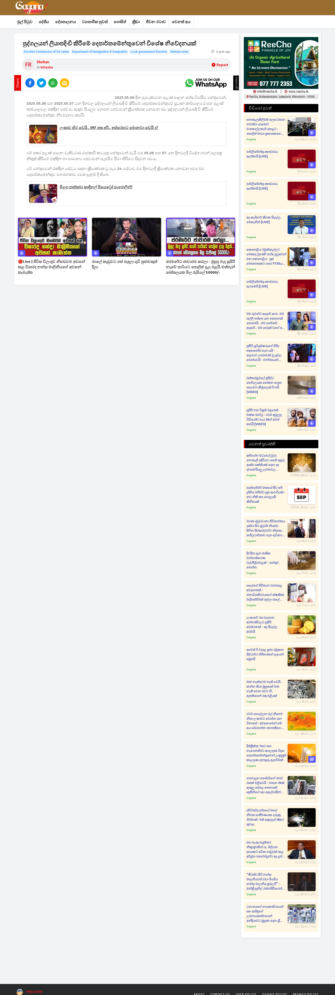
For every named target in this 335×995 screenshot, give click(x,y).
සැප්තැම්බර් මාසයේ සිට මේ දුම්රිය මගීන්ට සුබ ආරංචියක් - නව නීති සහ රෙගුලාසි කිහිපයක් (265, 495)
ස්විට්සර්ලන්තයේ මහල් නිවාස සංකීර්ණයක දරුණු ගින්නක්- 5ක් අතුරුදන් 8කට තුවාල (265, 817)
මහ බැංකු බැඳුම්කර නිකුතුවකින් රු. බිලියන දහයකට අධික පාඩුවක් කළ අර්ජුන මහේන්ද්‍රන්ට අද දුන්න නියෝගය (265, 850)
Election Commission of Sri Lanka (46, 52)
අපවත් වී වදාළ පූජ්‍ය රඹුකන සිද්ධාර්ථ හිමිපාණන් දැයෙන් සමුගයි (265, 654)
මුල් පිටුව (25, 21)
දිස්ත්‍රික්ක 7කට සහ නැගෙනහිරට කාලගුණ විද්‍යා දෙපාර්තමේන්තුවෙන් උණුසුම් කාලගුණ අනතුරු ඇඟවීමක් (266, 753)
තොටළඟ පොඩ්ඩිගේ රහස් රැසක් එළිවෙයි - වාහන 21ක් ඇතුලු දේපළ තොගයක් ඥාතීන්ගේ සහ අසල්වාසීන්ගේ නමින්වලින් (265, 785)
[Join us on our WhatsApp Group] (206, 82)
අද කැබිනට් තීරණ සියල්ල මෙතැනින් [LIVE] (263, 220)
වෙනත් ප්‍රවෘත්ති (262, 444)
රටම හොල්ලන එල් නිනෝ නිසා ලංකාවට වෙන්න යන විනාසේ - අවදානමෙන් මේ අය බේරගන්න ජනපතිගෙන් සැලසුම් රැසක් (265, 721)
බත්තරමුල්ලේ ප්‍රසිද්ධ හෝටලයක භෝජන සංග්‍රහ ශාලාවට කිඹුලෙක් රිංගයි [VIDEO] (264, 385)
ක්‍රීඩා (136, 21)
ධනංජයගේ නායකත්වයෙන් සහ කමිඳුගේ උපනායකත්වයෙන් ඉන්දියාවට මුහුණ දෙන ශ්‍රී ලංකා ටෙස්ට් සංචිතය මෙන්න (265, 914)
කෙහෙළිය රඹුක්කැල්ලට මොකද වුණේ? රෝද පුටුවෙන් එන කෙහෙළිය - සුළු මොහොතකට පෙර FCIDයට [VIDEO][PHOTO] (266, 257)
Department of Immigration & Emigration (99, 52)
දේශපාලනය (65, 21)
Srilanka (46, 67)
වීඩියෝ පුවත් (260, 108)
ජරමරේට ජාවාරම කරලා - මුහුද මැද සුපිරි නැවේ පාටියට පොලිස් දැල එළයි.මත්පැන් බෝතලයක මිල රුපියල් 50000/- (200, 267)
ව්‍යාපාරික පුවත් (95, 21)
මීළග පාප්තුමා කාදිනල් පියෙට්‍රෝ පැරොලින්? (96, 187)
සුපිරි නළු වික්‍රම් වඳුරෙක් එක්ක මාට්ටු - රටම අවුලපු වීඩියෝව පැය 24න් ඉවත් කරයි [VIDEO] (264, 417)
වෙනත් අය (181, 21)
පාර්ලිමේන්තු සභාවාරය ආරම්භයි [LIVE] (262, 154)
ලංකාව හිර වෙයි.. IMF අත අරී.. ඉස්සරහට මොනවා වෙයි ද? (109, 127)
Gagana (251, 139)
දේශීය (44, 21)
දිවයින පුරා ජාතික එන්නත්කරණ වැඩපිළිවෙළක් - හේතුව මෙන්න (262, 560)
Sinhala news (179, 52)
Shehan (43, 62)
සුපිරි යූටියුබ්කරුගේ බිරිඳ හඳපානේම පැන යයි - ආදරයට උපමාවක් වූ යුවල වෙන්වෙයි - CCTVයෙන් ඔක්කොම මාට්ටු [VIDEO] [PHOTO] (264, 353)
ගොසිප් (120, 21)
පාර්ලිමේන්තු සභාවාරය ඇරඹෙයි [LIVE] (262, 284)
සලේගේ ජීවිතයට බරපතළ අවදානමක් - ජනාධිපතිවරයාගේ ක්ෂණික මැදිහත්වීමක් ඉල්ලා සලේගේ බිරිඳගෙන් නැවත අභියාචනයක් (265, 593)
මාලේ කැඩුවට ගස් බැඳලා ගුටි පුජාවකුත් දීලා (124, 264)
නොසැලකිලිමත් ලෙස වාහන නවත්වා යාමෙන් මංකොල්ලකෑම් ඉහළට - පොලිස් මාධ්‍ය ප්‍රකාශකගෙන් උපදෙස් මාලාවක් (265, 127)
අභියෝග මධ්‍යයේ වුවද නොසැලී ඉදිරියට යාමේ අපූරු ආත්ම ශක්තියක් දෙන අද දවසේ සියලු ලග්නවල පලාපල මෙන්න (265, 463)
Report (222, 65)
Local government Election (148, 52)
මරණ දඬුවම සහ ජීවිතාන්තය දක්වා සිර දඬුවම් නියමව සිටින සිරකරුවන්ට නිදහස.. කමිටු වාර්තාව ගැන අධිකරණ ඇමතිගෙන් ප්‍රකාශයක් (266, 528)
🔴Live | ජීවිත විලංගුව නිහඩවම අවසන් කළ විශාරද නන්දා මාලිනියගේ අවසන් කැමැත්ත (51, 267)
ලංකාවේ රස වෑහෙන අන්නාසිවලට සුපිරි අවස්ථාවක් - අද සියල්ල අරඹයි (261, 625)
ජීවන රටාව (156, 21)
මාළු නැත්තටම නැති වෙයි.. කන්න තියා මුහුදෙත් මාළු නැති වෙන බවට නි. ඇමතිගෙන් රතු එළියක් (264, 689)
